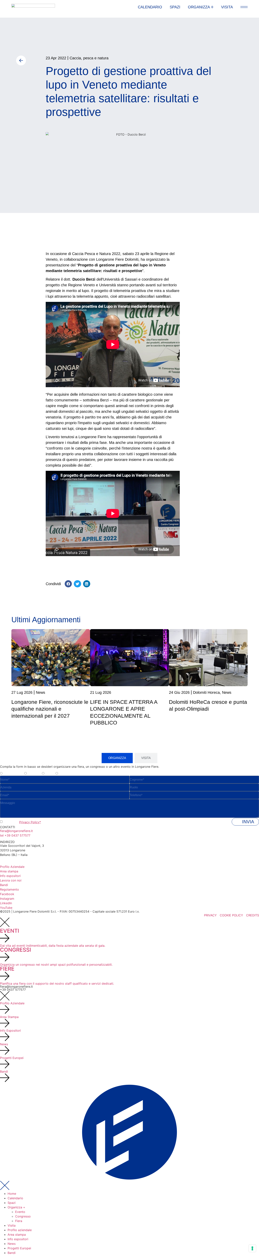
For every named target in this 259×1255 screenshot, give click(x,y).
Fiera (18, 1221)
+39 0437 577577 (13, 989)
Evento (20, 1212)
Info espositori (18, 1239)
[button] (68, 583)
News (12, 1244)
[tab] (117, 758)
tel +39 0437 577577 (15, 835)
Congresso (23, 1216)
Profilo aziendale (20, 1230)
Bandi (12, 1253)
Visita (12, 1225)
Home (12, 1193)
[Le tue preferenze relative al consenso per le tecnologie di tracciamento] (252, 1248)
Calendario (15, 1198)
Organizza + (16, 1207)
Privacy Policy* (30, 822)
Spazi (12, 1203)
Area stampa (17, 1234)
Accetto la (22, 822)
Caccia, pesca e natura (89, 58)
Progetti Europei (19, 1248)
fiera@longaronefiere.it (16, 831)
